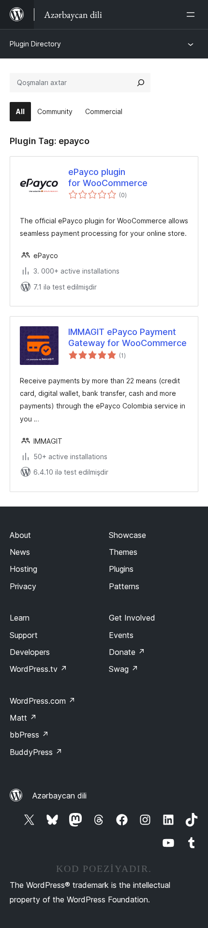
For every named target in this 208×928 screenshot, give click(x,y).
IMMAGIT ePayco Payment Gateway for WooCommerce (127, 337)
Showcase (127, 535)
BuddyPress (36, 752)
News (20, 552)
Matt (23, 718)
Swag (123, 669)
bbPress (29, 735)
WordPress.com (42, 701)
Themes (123, 552)
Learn (20, 618)
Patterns (124, 586)
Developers (30, 652)
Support (24, 635)
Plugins (121, 569)
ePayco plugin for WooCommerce (108, 177)
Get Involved (132, 618)
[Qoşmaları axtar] (140, 82)
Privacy (23, 586)
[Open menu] (192, 14)
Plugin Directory (35, 44)
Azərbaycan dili (59, 795)
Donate (127, 652)
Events (121, 635)
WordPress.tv (38, 669)
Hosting (23, 569)
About (20, 535)
